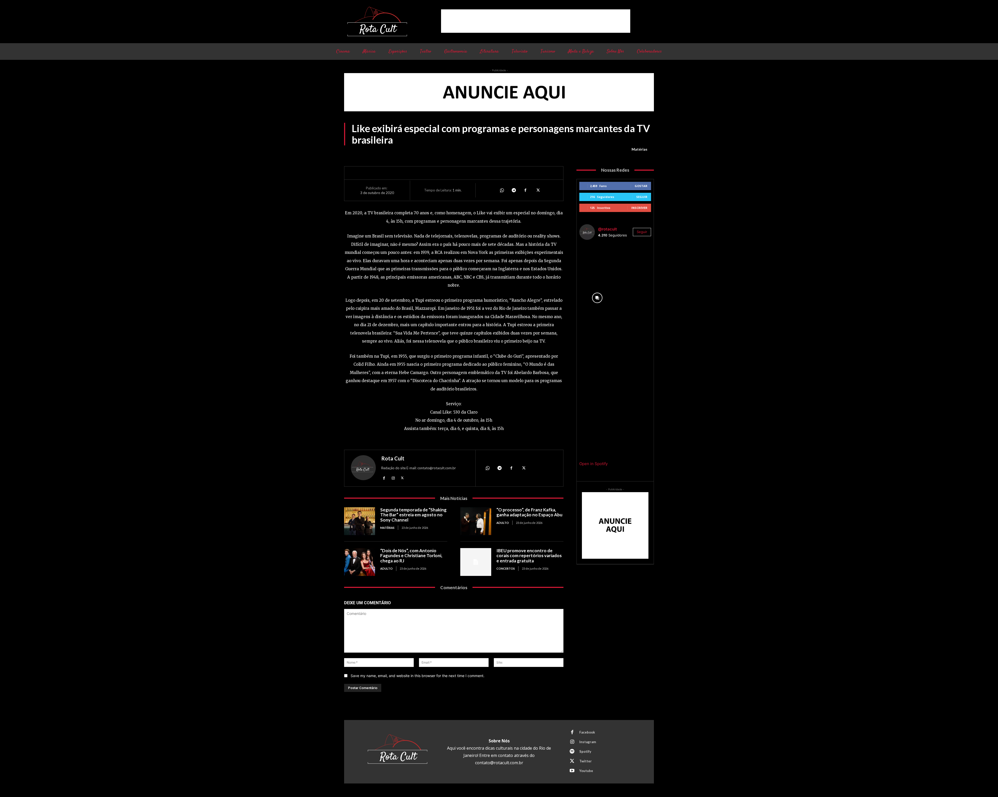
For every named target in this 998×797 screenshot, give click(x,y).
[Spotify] (572, 751)
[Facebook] (525, 190)
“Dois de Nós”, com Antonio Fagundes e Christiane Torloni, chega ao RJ (411, 555)
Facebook (587, 732)
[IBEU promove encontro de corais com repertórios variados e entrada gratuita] (475, 562)
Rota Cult (392, 458)
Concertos (505, 568)
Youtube (586, 771)
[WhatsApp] (501, 190)
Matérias (639, 149)
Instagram (587, 742)
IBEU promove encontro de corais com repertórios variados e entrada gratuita (529, 555)
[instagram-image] (597, 262)
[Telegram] (513, 190)
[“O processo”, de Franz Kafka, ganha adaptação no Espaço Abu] (475, 521)
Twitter (585, 761)
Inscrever (639, 208)
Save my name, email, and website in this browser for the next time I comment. (417, 675)
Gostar (641, 186)
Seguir (641, 197)
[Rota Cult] (363, 469)
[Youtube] (572, 771)
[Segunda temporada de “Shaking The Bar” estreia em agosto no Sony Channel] (359, 521)
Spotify (585, 751)
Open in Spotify (593, 463)
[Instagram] (393, 478)
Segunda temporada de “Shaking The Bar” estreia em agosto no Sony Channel (413, 515)
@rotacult (607, 229)
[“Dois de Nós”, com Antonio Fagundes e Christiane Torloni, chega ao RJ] (359, 562)
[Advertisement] (535, 21)
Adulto (502, 522)
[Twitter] (537, 190)
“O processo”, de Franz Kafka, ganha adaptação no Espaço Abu (529, 512)
